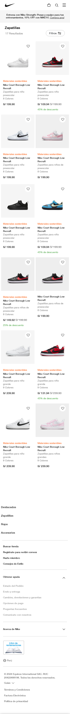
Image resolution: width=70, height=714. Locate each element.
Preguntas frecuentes (15, 608)
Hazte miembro (11, 557)
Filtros (53, 33)
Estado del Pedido (13, 585)
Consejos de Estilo (13, 563)
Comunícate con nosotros (17, 614)
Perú (9, 660)
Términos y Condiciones (17, 689)
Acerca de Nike (11, 629)
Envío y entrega (11, 591)
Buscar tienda (11, 546)
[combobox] (57, 5)
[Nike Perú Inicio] (10, 5)
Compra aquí (57, 17)
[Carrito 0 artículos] (49, 5)
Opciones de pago (13, 603)
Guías (7, 682)
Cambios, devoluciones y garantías (22, 597)
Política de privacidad (16, 701)
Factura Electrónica (15, 695)
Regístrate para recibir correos (20, 552)
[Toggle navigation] (64, 5)
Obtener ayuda (11, 576)
